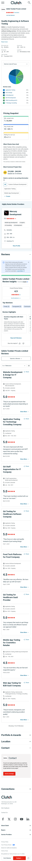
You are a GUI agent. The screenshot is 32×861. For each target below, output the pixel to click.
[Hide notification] (28, 262)
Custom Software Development (17, 184)
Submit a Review (15, 358)
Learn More (20, 271)
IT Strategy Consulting (11, 103)
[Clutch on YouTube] (21, 819)
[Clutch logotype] (16, 2)
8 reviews (16, 12)
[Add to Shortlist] (28, 858)
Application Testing (10, 90)
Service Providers (6, 834)
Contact (18, 858)
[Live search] (29, 3)
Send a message (9, 773)
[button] (14, 365)
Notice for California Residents (9, 848)
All (5, 184)
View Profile (16, 246)
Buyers (3, 830)
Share (27, 372)
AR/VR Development (10, 97)
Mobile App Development (11, 193)
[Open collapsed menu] (3, 3)
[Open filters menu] (29, 365)
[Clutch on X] (9, 819)
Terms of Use (4, 851)
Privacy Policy (4, 842)
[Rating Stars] (10, 218)
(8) (20, 294)
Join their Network (10, 15)
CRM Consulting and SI (11, 100)
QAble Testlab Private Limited (16, 9)
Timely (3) (6, 306)
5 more (8, 196)
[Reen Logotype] (6, 213)
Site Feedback (5, 808)
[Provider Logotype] (3, 9)
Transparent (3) (16, 306)
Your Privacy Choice (6, 845)
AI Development (9, 95)
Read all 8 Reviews (16, 338)
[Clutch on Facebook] (3, 819)
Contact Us (4, 812)
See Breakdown (15, 298)
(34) (15, 218)
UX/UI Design (8, 92)
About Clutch (5, 825)
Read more (4, 42)
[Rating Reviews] (9, 12)
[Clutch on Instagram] (15, 819)
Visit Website (7, 858)
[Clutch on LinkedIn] (27, 819)
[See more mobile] (24, 412)
